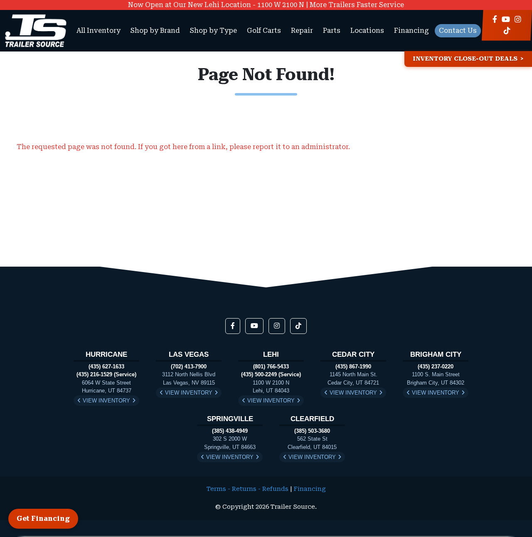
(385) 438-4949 (230, 431)
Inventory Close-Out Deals (465, 58)
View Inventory (106, 400)
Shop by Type (213, 30)
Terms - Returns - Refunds (247, 489)
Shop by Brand (155, 30)
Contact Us (458, 30)
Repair (302, 30)
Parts (331, 30)
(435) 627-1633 (106, 366)
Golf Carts (264, 30)
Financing (411, 30)
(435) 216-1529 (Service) (106, 374)
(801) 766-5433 (271, 366)
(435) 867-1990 (353, 366)
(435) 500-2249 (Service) (271, 374)
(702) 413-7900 (189, 366)
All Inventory (98, 30)
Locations (367, 30)
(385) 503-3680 (312, 431)
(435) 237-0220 (435, 366)
